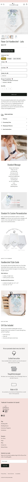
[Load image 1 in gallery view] (14, 20)
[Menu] (1, 4)
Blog (2, 442)
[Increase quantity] (10, 88)
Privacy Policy (3, 473)
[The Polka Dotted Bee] (14, 4)
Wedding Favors (4, 425)
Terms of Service (11, 473)
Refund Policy (4, 447)
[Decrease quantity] (2, 88)
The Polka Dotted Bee (8, 477)
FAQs (2, 440)
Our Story (3, 438)
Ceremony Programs (6, 428)
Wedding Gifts (4, 423)
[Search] (4, 4)
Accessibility (17, 473)
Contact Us (3, 445)
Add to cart (14, 94)
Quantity (3, 86)
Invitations (3, 430)
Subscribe (5, 465)
